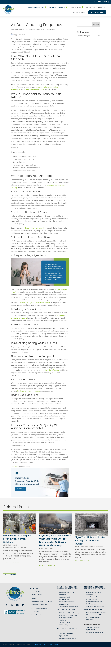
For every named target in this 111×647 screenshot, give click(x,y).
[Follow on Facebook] (6, 604)
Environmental (8, 548)
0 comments (50, 29)
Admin (15, 29)
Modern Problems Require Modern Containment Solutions (17, 539)
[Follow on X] (12, 604)
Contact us (15, 466)
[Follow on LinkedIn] (23, 604)
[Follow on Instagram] (17, 604)
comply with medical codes (34, 90)
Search (96, 24)
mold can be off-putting (51, 370)
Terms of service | (41, 644)
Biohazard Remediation (47, 551)
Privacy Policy (53, 644)
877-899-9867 (100, 2)
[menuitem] (36, 7)
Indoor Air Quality (36, 29)
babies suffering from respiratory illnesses (34, 302)
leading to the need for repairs (28, 391)
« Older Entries (9, 575)
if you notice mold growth (34, 228)
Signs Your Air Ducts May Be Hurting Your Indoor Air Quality (90, 540)
